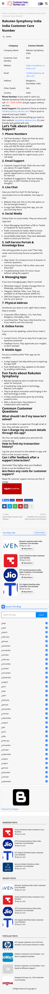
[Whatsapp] (15, 506)
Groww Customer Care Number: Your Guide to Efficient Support (30, 966)
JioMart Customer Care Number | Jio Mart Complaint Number (29, 955)
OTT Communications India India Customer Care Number (31, 571)
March (24, 632)
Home (4, 13)
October (24, 655)
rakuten (19, 500)
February (24, 637)
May (24, 623)
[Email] (26, 506)
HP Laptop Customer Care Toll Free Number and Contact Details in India (29, 943)
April (24, 628)
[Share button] (31, 506)
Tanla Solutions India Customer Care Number (32, 557)
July (24, 727)
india (12, 500)
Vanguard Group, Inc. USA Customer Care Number (29, 978)
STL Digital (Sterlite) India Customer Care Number (29, 585)
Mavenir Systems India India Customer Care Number (30, 542)
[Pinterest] (20, 506)
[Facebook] (4, 506)
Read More (28, 548)
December (24, 646)
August (24, 682)
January (24, 641)
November (24, 650)
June (24, 686)
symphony (13, 13)
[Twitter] (9, 506)
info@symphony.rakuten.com (15, 111)
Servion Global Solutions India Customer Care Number (27, 865)
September (24, 677)
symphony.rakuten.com (25, 120)
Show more (40, 532)
